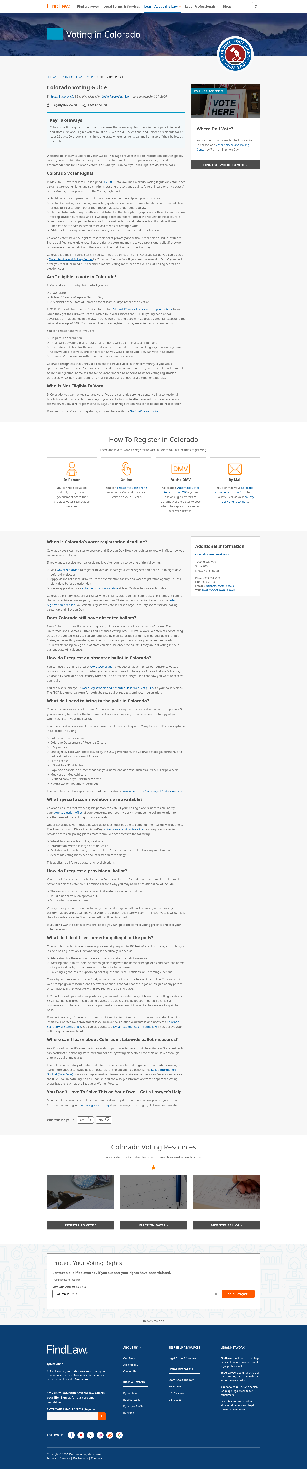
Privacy (64, 1458)
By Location (130, 1393)
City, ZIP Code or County (69, 1287)
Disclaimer (79, 1458)
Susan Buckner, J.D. (62, 97)
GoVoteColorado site (144, 411)
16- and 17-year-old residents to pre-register (142, 309)
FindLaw (51, 77)
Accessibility (130, 1364)
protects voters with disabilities (124, 829)
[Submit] (102, 1416)
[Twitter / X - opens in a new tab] (90, 1435)
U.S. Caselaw (176, 1393)
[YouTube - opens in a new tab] (80, 1435)
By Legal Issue (131, 1399)
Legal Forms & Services (182, 1358)
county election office (68, 813)
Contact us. (82, 1379)
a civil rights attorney (95, 1105)
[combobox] (136, 1294)
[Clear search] (216, 1294)
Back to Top (155, 1321)
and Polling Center (71, 259)
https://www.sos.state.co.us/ (219, 589)
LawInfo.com (229, 1401)
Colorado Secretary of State (212, 554)
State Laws (175, 1386)
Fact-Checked (97, 105)
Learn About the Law (181, 1380)
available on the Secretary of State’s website (152, 791)
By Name (128, 1412)
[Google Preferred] (119, 1435)
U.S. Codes (175, 1399)
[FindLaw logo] (60, 6)
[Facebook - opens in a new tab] (71, 1435)
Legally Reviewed (64, 105)
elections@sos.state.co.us (218, 585)
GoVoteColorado (68, 570)
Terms (50, 1458)
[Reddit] (109, 1435)
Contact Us (129, 1371)
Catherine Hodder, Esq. (116, 97)
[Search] (256, 6)
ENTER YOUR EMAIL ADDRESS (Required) (71, 1409)
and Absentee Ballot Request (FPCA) (118, 688)
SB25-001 (109, 182)
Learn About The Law (71, 77)
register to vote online (132, 488)
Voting (91, 77)
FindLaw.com (229, 1358)
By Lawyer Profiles (134, 1406)
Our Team (129, 1358)
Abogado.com (229, 1387)
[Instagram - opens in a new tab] (100, 1435)
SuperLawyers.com (232, 1372)
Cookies (95, 1458)
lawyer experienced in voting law (135, 1027)
